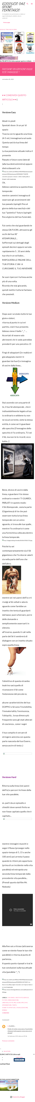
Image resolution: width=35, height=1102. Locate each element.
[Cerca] (27, 3)
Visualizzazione (22, 1007)
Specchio (24, 1002)
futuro (4, 1000)
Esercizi (26, 997)
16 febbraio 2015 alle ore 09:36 (17, 1036)
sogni (19, 1002)
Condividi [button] (5, 1013)
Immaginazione (13, 1000)
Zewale (4, 1010)
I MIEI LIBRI (19, 1057)
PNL (15, 1002)
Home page (6, 22)
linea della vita (7, 1002)
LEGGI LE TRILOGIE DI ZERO (8, 29)
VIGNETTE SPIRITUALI (9, 1007)
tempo (14, 1005)
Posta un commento (8, 1041)
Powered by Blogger (18, 1097)
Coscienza (11, 997)
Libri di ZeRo (7, 1051)
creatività (19, 997)
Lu (8, 1026)
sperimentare (7, 1005)
